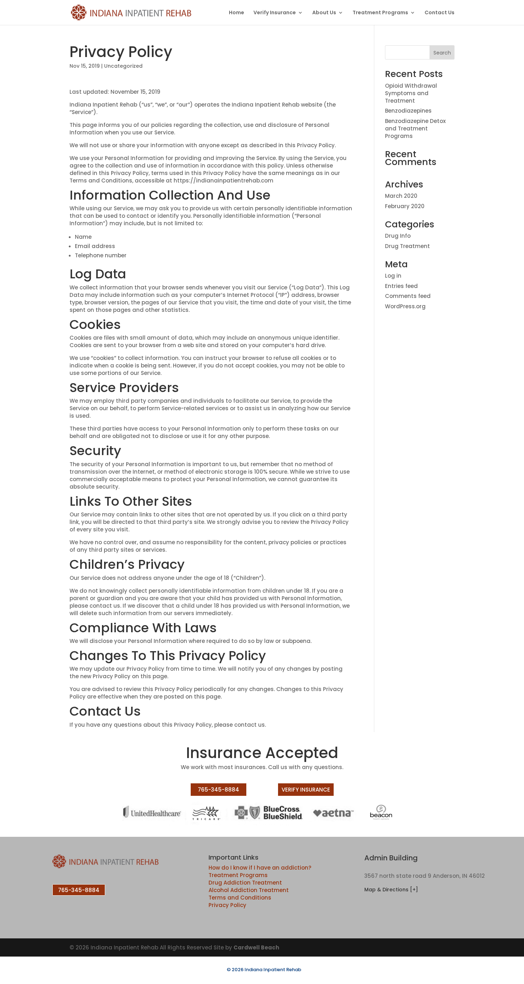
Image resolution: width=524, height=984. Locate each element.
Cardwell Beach (256, 947)
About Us (324, 13)
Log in (393, 275)
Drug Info (398, 235)
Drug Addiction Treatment (245, 882)
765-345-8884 (218, 789)
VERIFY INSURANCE (306, 789)
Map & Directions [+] (391, 889)
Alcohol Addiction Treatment (249, 890)
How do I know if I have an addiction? (260, 867)
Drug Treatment (407, 246)
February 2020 (405, 206)
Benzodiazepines (408, 110)
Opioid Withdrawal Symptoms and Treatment (411, 93)
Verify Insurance (274, 13)
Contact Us (439, 13)
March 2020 (401, 196)
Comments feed (408, 296)
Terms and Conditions (240, 897)
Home (236, 13)
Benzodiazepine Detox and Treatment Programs (415, 128)
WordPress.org (405, 306)
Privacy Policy (227, 905)
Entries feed (401, 286)
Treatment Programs (380, 13)
